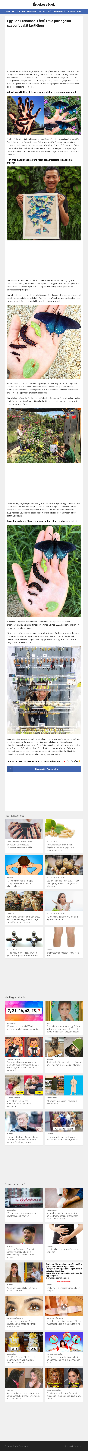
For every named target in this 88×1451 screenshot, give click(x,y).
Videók (60, 1318)
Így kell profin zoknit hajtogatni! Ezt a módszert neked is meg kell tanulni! (64, 1322)
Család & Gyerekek (13, 1059)
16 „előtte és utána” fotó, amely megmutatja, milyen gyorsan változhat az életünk (21, 1360)
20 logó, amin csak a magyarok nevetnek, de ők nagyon (21, 1214)
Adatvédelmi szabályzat (74, 1446)
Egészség (10, 877)
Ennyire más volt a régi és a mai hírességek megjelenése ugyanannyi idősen (64, 1396)
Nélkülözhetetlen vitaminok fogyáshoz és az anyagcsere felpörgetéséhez (60, 847)
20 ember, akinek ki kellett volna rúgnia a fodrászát (22, 1289)
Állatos (10, 1390)
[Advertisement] (44, 49)
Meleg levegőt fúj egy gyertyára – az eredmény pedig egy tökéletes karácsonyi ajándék (63, 1216)
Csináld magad (12, 841)
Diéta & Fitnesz (52, 841)
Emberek (21, 12)
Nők (79, 12)
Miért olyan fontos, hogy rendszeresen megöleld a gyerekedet (19, 1104)
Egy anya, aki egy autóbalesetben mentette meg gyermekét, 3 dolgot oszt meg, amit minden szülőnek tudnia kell (23, 1066)
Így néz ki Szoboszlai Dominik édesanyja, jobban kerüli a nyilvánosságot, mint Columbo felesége (21, 1253)
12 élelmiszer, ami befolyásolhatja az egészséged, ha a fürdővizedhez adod (63, 1360)
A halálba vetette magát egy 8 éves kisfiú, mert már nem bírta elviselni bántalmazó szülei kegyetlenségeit (63, 1029)
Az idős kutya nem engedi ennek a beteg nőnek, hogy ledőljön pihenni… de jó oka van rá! (24, 1396)
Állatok (50, 1059)
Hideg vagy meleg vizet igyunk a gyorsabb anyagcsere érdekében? (23, 954)
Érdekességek (34, 12)
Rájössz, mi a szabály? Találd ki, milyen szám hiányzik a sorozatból (23, 1027)
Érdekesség (60, 12)
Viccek (71, 12)
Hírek (49, 1023)
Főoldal (10, 12)
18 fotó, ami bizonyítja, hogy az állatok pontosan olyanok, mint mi (62, 1138)
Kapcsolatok (11, 913)
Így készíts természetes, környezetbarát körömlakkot (20, 846)
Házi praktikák (52, 1318)
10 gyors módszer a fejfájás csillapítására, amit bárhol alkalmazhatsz (20, 883)
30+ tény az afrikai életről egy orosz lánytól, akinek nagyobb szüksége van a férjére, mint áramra (23, 919)
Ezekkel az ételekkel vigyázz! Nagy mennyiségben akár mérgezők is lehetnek (63, 883)
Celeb (49, 1390)
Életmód (47, 12)
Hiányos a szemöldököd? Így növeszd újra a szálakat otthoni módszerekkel (21, 1324)
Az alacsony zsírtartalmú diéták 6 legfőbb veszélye (62, 918)
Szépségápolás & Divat (26, 841)
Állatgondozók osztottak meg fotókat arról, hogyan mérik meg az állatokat (64, 1063)
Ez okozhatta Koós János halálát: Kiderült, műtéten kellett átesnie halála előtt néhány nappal (22, 1140)
